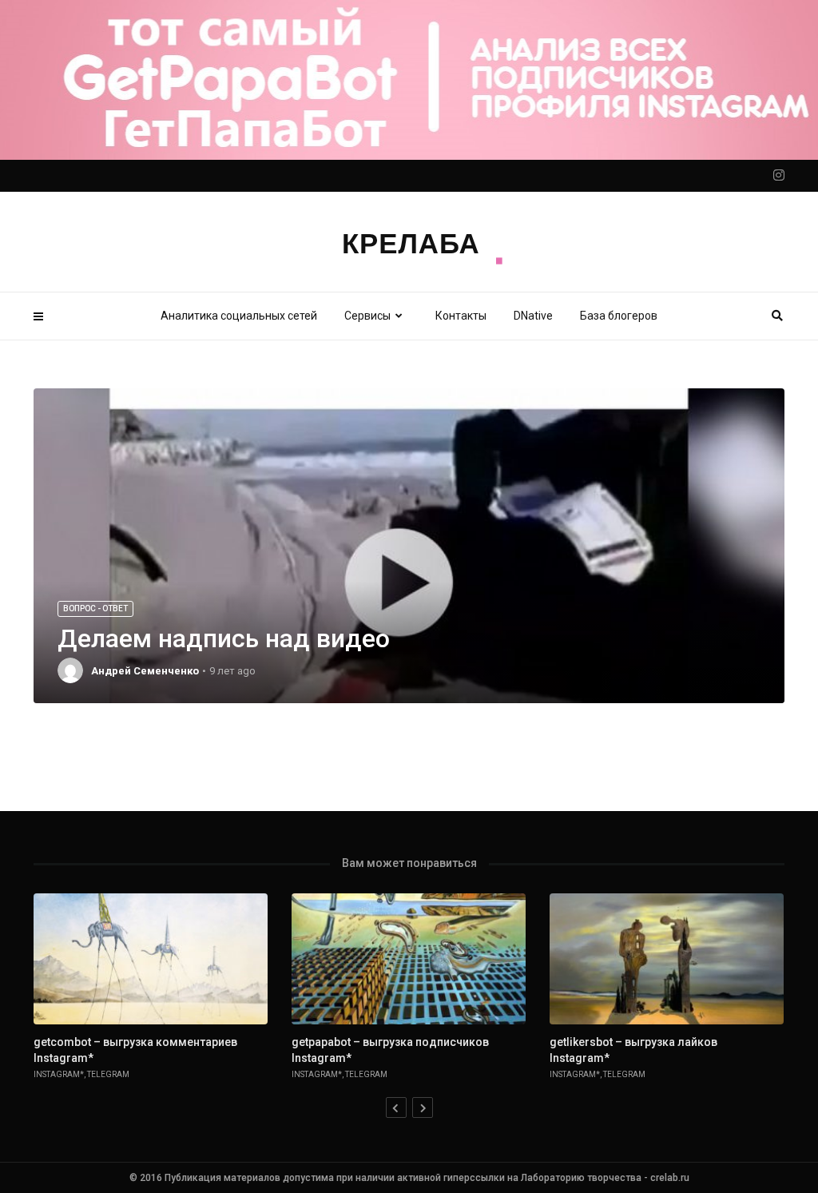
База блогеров (618, 315)
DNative (533, 315)
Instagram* (59, 1074)
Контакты (460, 315)
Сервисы (367, 315)
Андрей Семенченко (145, 671)
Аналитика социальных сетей (239, 315)
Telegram (108, 1074)
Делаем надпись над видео (224, 638)
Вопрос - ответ (95, 608)
